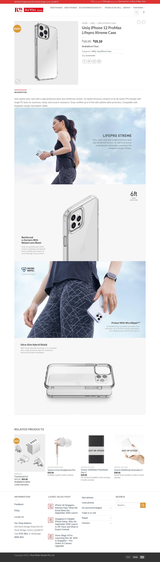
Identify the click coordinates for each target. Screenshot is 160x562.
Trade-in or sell (113, 8)
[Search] (136, 12)
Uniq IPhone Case (107, 23)
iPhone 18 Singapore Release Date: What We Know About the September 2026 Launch (66, 509)
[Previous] (14, 462)
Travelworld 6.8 (21, 477)
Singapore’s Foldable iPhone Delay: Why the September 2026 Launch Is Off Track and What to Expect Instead (66, 524)
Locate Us (19, 517)
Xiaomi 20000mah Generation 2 (128, 470)
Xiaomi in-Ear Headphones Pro (61, 470)
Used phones (70, 8)
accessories (90, 55)
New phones (56, 8)
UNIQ (92, 23)
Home (85, 23)
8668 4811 (114, 1)
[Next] (145, 462)
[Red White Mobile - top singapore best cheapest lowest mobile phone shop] (28, 10)
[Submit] (143, 505)
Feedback (19, 504)
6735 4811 (97, 1)
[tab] (20, 92)
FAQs (17, 510)
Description (20, 92)
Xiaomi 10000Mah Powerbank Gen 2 (94, 471)
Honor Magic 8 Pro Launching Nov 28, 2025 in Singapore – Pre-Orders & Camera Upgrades (66, 540)
